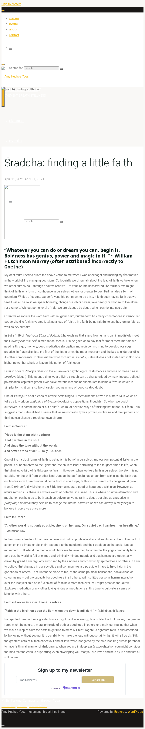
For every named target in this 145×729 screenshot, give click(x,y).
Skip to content (11, 4)
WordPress (135, 711)
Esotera (118, 711)
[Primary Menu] (3, 97)
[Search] (10, 49)
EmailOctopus (73, 688)
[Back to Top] (3, 725)
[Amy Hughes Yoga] (15, 76)
